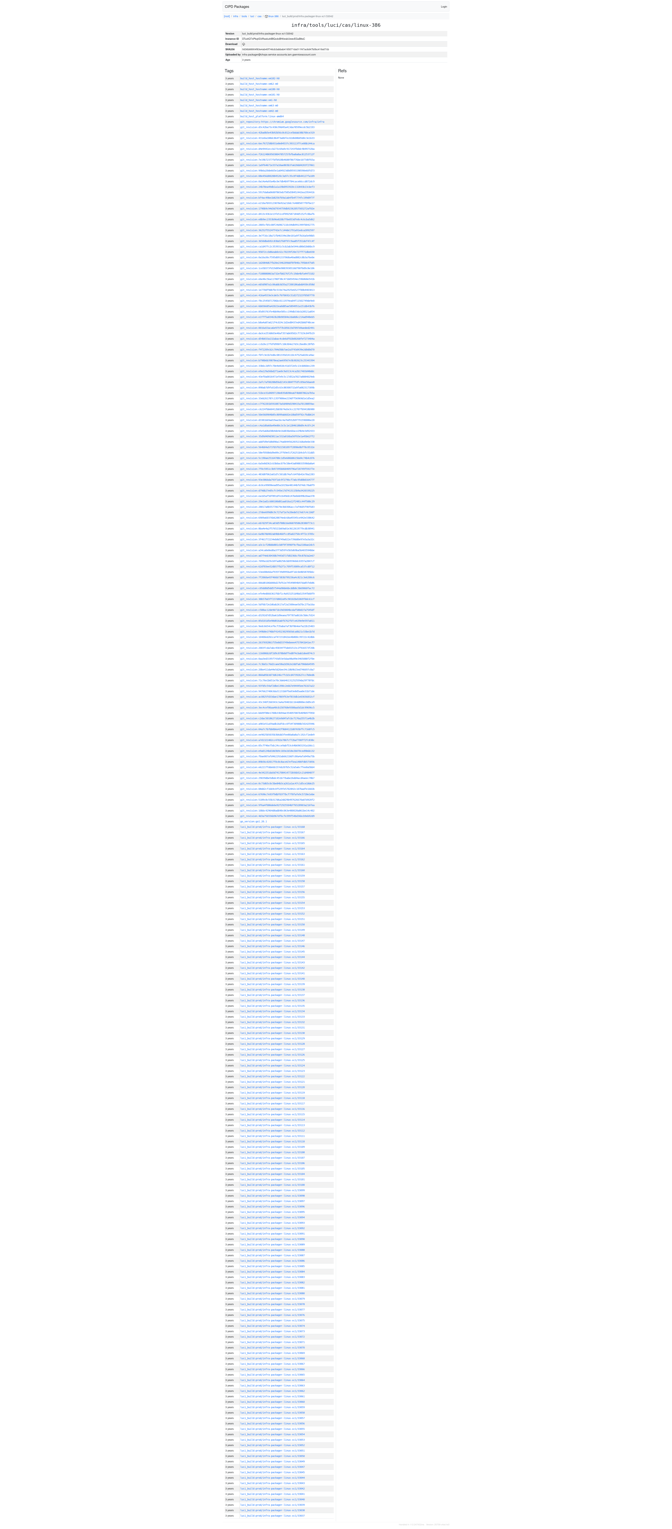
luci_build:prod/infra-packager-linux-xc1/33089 (272, 1244)
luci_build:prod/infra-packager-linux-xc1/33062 (272, 1391)
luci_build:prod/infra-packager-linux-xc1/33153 (272, 908)
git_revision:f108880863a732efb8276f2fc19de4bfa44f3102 (277, 273)
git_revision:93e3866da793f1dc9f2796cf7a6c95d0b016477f (277, 479)
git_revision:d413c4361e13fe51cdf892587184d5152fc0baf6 (277, 214)
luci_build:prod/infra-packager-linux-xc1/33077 (272, 1309)
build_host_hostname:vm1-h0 (258, 100)
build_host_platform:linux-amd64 (262, 116)
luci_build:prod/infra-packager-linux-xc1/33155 (272, 897)
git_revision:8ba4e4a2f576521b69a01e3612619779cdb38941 (277, 528)
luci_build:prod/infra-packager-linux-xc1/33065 (272, 1374)
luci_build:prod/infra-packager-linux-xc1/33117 (272, 1103)
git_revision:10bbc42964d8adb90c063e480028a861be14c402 (277, 810)
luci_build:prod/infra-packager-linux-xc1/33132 (272, 1022)
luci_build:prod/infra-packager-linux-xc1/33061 (272, 1396)
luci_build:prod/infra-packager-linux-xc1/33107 (272, 1157)
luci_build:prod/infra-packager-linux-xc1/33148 (272, 935)
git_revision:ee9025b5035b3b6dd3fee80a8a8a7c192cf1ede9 (277, 734)
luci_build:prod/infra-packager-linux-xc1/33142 (272, 967)
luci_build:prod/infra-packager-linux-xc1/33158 (272, 881)
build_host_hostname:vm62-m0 (259, 83)
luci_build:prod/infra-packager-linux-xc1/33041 (272, 1494)
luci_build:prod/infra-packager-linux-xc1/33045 (272, 1472)
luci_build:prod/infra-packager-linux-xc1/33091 (272, 1233)
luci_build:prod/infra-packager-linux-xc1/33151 (272, 919)
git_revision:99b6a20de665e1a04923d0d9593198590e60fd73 (277, 170)
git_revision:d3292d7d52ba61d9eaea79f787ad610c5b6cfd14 (277, 615)
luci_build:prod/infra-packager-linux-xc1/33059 (272, 1407)
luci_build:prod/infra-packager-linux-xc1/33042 (272, 1488)
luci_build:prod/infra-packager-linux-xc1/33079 (272, 1298)
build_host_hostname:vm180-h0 (259, 89)
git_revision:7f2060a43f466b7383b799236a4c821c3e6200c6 (277, 577)
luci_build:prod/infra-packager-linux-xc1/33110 (272, 1141)
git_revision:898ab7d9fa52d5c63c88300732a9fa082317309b (277, 387)
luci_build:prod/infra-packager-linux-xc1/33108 (272, 1152)
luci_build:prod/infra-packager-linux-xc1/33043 (272, 1483)
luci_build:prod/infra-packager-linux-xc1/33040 (272, 1499)
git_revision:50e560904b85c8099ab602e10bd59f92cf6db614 (277, 414)
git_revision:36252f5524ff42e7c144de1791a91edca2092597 (277, 230)
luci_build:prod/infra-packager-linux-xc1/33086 (272, 1260)
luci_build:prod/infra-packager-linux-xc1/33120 (272, 1087)
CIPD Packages (237, 6)
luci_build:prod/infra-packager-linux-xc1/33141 (272, 973)
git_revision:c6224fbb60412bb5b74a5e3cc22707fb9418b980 (277, 409)
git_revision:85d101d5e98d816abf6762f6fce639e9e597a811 (277, 620)
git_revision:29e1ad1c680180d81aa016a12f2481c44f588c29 (277, 501)
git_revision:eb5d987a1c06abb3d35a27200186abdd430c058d (277, 284)
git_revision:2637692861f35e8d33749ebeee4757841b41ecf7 (277, 642)
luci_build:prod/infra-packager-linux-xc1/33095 (272, 1212)
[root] (227, 16)
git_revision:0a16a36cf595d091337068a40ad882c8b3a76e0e (277, 257)
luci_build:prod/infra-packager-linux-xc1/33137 (272, 995)
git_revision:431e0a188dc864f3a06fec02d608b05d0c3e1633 (277, 138)
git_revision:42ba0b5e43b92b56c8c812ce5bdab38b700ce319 (277, 132)
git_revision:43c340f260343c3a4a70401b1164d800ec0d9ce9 (277, 702)
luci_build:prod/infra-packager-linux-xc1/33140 (272, 978)
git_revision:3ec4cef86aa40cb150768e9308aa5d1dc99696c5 (277, 707)
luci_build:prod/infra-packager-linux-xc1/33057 (272, 1418)
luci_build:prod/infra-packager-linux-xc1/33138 (272, 989)
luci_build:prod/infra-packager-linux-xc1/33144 (272, 957)
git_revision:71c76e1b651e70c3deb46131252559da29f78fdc (277, 680)
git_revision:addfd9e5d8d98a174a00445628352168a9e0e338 (277, 441)
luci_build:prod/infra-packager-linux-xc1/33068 (272, 1358)
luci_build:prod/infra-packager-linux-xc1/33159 (272, 875)
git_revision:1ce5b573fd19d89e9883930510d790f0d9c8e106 (277, 268)
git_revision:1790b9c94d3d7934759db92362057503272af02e (277, 208)
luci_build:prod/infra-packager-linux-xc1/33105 (272, 1168)
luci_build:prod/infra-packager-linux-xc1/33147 (272, 940)
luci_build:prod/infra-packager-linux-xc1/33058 (272, 1412)
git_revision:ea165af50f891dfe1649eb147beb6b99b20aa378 (277, 496)
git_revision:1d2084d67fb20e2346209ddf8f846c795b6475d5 (277, 262)
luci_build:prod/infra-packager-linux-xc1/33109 (272, 1146)
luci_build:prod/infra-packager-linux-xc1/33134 (272, 1011)
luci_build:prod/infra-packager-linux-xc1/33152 (272, 913)
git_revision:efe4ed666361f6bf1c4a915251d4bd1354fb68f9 (277, 593)
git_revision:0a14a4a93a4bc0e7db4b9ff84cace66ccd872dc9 (277, 181)
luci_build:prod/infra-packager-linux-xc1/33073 (272, 1331)
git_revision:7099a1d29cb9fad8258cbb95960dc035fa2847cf (277, 561)
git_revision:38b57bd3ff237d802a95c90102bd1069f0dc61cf (277, 599)
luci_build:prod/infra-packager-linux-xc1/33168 (272, 826)
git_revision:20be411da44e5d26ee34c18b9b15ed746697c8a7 (277, 669)
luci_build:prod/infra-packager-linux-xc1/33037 (272, 1515)
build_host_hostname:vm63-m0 (259, 105)
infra (235, 16)
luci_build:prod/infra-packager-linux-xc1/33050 (272, 1456)
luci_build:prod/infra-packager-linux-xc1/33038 (272, 1510)
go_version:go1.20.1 (253, 821)
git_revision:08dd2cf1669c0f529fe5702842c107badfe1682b (277, 789)
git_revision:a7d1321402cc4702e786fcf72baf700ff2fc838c (277, 740)
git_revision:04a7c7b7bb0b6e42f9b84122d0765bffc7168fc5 (277, 729)
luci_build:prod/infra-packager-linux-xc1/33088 (272, 1250)
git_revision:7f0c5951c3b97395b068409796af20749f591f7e (277, 469)
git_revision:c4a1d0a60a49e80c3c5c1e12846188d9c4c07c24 (277, 425)
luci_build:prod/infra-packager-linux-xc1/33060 (272, 1401)
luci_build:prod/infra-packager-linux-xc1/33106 (272, 1163)
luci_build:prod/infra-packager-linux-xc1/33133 (272, 1016)
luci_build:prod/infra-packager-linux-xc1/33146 (272, 946)
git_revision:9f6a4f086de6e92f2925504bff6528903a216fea (277, 805)
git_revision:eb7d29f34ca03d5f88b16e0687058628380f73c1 (277, 523)
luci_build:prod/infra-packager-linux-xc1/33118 (272, 1098)
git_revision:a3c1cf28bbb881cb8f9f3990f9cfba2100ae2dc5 (277, 544)
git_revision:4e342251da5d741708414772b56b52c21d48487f (277, 772)
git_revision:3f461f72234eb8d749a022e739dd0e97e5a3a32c (277, 539)
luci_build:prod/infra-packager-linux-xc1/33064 (272, 1380)
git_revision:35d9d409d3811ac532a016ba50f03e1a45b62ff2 (277, 436)
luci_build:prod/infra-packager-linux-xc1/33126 (272, 1054)
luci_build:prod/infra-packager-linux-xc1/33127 (272, 1049)
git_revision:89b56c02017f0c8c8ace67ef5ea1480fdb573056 (277, 761)
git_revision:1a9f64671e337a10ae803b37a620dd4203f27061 (277, 165)
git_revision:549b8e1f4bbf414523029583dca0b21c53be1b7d (277, 631)
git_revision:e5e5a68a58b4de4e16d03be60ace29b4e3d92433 (277, 431)
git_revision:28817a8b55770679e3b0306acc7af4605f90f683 (277, 506)
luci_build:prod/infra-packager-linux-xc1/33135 (272, 1005)
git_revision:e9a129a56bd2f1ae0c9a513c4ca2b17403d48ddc (277, 371)
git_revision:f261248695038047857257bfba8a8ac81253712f (277, 154)
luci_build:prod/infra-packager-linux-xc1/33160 (272, 870)
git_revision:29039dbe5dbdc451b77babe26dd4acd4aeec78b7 (277, 778)
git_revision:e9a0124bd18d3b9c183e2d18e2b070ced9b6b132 (277, 751)
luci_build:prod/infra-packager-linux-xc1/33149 (272, 930)
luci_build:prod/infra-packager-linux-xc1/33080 (272, 1293)
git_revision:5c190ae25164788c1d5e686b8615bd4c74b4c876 (277, 458)
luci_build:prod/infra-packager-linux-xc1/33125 (272, 1060)
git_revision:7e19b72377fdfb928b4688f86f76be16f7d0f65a (277, 159)
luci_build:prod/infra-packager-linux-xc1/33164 (272, 848)
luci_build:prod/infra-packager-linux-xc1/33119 (272, 1092)
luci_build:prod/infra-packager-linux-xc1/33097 (272, 1201)
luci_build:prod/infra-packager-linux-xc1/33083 (272, 1277)
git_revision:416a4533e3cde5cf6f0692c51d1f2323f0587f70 (277, 295)
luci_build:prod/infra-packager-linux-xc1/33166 (272, 837)
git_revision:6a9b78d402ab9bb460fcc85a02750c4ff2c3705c (277, 534)
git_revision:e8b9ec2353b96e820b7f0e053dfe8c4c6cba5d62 (277, 219)
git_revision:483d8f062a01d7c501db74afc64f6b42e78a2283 (277, 474)
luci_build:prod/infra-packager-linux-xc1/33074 (272, 1325)
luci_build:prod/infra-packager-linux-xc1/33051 (272, 1450)
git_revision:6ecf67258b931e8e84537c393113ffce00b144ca (277, 143)
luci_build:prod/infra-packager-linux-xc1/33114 (272, 1119)
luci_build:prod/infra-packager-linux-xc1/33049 (272, 1461)
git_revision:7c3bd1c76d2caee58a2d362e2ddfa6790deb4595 (277, 664)
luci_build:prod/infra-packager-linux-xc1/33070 (272, 1347)
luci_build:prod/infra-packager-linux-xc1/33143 (272, 962)
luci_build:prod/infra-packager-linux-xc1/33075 (272, 1320)
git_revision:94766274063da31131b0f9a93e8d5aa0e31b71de (277, 691)
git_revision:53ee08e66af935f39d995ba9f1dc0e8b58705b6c (277, 572)
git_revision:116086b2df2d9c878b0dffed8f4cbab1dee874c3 (277, 653)
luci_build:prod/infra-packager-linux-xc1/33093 (272, 1222)
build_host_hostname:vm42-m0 (259, 111)
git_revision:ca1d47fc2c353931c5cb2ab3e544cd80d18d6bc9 (277, 246)
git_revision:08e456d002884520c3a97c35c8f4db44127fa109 (277, 176)
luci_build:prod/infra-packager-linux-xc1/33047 (272, 1466)
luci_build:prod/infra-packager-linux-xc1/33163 (272, 854)
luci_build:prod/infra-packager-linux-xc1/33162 (272, 859)
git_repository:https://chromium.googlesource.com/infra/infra (282, 121)
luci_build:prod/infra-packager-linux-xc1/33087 (272, 1255)
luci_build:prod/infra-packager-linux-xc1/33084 (272, 1271)
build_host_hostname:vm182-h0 (259, 78)
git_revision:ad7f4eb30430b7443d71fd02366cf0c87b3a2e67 (277, 555)
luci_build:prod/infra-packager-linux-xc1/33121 (272, 1081)
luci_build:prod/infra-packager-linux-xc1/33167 (272, 832)
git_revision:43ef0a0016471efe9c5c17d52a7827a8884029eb (277, 376)
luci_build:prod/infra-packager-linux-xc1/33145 (272, 951)
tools (244, 16)
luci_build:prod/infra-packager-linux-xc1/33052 (272, 1445)
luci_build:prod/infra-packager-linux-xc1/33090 (272, 1239)
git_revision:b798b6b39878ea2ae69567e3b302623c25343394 (277, 360)
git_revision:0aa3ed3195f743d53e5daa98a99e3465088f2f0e (277, 658)
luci (252, 16)
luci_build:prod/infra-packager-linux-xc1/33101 (272, 1179)
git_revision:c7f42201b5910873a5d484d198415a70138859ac (277, 403)
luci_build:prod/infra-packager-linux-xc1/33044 (272, 1477)
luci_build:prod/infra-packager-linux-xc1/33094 (272, 1217)
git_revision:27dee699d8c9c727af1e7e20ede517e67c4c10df (277, 512)
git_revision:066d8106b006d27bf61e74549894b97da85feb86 (277, 582)
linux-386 (273, 16)
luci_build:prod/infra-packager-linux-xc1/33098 (272, 1195)
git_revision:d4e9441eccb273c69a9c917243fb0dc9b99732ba (277, 148)
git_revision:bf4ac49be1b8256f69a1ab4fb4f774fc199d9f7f (277, 197)
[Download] (243, 44)
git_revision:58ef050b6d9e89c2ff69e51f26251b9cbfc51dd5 (277, 452)
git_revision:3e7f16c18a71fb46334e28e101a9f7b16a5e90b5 (277, 235)
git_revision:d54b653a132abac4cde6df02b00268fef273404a (277, 338)
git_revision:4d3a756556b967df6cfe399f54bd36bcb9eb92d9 (277, 816)
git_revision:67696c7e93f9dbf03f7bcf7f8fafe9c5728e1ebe (277, 794)
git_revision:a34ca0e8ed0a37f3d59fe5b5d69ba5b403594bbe (277, 550)
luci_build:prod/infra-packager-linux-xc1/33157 (272, 886)
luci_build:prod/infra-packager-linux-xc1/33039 (272, 1504)
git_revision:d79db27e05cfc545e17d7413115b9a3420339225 (277, 490)
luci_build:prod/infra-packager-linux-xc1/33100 (272, 1184)
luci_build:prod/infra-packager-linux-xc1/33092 (272, 1228)
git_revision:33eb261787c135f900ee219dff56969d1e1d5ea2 (277, 398)
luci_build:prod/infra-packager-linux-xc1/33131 (272, 1027)
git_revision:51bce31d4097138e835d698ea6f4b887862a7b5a (277, 393)
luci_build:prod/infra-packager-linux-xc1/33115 (272, 1114)
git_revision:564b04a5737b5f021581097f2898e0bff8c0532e (277, 447)
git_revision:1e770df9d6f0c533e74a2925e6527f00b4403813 (277, 290)
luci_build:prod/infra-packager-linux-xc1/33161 (272, 864)
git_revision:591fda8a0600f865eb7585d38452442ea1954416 (277, 192)
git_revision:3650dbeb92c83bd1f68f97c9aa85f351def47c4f (277, 241)
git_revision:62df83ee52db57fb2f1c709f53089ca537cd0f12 (277, 566)
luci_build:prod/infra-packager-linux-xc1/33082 (272, 1282)
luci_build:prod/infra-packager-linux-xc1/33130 (272, 1033)
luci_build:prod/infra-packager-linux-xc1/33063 (272, 1385)
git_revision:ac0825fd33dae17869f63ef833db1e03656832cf (277, 696)
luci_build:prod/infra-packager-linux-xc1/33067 (272, 1363)
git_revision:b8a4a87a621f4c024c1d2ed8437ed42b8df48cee (277, 322)
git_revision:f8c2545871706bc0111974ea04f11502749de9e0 (277, 300)
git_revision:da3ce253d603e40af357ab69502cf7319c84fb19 (277, 333)
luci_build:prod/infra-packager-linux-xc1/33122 (272, 1076)
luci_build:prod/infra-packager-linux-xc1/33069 (272, 1353)
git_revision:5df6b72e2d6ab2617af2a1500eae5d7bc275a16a (277, 604)
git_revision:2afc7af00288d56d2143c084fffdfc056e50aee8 (277, 382)
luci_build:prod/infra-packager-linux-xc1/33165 (272, 843)
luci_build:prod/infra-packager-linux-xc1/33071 (272, 1342)
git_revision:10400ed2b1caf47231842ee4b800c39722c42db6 (277, 637)
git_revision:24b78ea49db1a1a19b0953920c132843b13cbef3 (277, 186)
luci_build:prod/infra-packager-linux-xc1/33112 (272, 1130)
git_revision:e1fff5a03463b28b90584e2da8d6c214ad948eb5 (277, 317)
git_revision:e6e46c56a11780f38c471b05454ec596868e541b (277, 279)
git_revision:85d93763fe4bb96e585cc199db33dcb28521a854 (277, 311)
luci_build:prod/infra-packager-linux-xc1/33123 (272, 1071)
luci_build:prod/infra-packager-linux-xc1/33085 (272, 1266)
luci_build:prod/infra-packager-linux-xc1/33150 (272, 924)
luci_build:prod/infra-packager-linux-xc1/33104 (272, 1174)
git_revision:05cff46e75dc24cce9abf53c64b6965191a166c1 (277, 745)
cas (259, 16)
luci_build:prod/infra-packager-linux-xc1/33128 (272, 1043)
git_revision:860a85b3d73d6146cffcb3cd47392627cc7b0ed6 (277, 675)
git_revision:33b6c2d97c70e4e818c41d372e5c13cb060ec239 (277, 365)
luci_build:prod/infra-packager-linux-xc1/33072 (272, 1336)
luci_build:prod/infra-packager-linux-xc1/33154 (272, 902)
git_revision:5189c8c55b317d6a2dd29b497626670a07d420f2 (277, 799)
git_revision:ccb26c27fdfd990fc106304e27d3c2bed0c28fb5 (277, 344)
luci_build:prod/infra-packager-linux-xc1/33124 (272, 1065)
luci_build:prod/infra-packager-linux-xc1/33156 (272, 892)
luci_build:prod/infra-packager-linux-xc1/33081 (272, 1288)
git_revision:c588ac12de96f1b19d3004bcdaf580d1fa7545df (277, 610)
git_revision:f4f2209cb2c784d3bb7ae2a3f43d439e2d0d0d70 (277, 349)
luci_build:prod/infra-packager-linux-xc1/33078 (272, 1304)
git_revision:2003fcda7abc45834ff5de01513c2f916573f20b (277, 647)
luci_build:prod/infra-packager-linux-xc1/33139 (272, 984)
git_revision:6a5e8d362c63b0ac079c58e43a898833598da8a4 (277, 463)
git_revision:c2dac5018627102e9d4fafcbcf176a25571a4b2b (277, 718)
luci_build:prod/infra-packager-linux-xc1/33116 (272, 1109)
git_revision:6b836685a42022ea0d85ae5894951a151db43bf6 (277, 306)
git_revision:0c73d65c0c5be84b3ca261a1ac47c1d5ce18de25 (277, 783)
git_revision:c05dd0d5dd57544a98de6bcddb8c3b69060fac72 (277, 588)
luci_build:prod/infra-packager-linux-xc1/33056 (272, 1423)
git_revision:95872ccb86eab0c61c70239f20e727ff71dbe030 (277, 252)
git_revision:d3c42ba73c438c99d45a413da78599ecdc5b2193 (277, 127)
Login (444, 6)
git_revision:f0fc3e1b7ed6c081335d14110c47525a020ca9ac (277, 355)
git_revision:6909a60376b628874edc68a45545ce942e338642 (277, 517)
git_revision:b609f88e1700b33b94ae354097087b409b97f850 (277, 713)
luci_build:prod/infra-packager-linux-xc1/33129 (272, 1038)
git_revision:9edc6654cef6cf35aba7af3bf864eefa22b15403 (277, 626)
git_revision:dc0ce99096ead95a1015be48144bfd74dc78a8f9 (277, 485)
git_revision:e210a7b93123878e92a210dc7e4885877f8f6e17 (277, 203)
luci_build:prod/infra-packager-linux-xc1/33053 (272, 1439)
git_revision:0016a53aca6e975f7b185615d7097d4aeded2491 (277, 327)
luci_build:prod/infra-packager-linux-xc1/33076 (272, 1315)
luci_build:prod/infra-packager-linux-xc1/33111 (272, 1136)
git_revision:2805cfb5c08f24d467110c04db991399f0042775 (277, 224)
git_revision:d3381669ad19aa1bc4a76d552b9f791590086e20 (277, 420)
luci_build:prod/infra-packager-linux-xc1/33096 (272, 1206)
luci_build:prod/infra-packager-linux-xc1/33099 (272, 1190)
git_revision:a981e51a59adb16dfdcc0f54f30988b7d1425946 (277, 723)
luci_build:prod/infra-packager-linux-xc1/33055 (272, 1429)
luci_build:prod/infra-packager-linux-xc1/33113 (272, 1125)
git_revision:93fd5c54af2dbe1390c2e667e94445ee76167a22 (277, 685)
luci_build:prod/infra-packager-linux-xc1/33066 (272, 1369)
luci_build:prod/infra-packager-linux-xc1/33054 (272, 1434)
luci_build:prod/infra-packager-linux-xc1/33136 (272, 1000)
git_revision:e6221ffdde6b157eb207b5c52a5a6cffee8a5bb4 (277, 767)
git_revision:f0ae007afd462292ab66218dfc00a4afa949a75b (277, 756)
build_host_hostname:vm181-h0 (259, 94)
